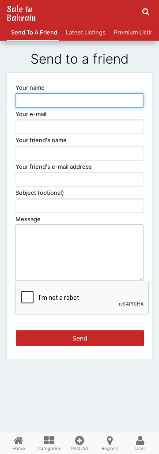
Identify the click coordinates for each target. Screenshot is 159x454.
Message (28, 219)
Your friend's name (41, 140)
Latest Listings (84, 32)
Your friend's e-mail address (53, 166)
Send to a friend (32, 32)
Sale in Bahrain (21, 13)
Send (79, 338)
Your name (30, 87)
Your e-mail (30, 113)
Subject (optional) (39, 192)
